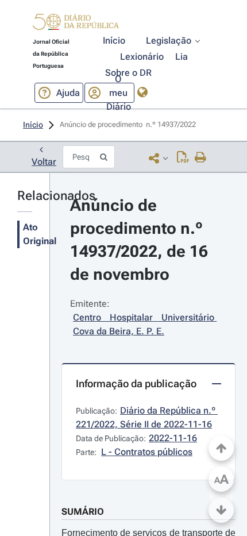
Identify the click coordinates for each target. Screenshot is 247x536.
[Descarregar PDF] (183, 158)
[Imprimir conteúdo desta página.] (201, 158)
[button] (76, 23)
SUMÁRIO (82, 511)
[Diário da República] (76, 24)
